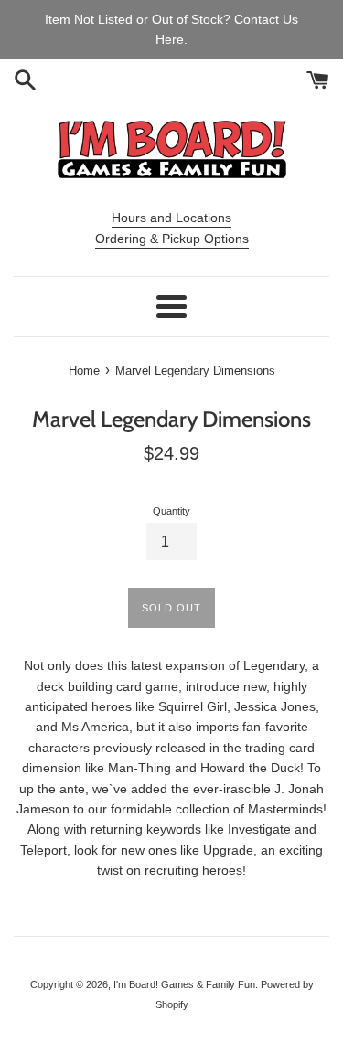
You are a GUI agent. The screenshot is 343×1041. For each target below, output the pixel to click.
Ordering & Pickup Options (172, 238)
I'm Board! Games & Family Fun (184, 984)
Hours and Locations (171, 217)
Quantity (171, 510)
